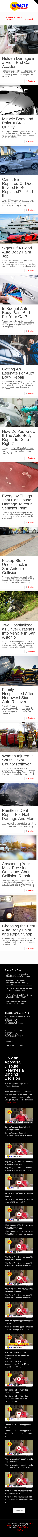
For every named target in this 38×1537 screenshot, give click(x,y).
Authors (10, 19)
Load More (19, 1510)
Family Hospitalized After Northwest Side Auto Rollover (17, 695)
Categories (9, 17)
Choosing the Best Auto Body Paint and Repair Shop (18, 930)
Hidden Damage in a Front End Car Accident (18, 62)
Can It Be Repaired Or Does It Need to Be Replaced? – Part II (18, 187)
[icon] (22, 1530)
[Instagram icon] (20, 1530)
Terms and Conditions (14, 1045)
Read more (32, 81)
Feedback (9, 1041)
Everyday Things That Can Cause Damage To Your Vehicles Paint (17, 502)
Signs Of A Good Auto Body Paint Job (17, 252)
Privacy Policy (22, 1527)
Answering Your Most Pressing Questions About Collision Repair (17, 870)
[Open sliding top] (35, 2)
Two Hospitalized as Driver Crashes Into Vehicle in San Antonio (18, 631)
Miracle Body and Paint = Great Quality (17, 123)
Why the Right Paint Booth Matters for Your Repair (16, 1002)
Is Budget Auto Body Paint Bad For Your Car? (16, 312)
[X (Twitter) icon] (18, 1530)
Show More (11, 1102)
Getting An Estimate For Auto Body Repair (18, 373)
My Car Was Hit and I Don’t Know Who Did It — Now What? (19, 996)
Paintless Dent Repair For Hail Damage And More (19, 814)
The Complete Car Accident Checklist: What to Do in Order (18, 975)
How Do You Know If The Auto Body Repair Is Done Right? (18, 437)
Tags (19, 17)
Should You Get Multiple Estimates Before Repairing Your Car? (17, 982)
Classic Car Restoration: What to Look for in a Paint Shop (19, 990)
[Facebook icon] (16, 1530)
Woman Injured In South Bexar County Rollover (18, 760)
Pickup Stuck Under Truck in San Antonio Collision (15, 566)
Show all (29, 19)
